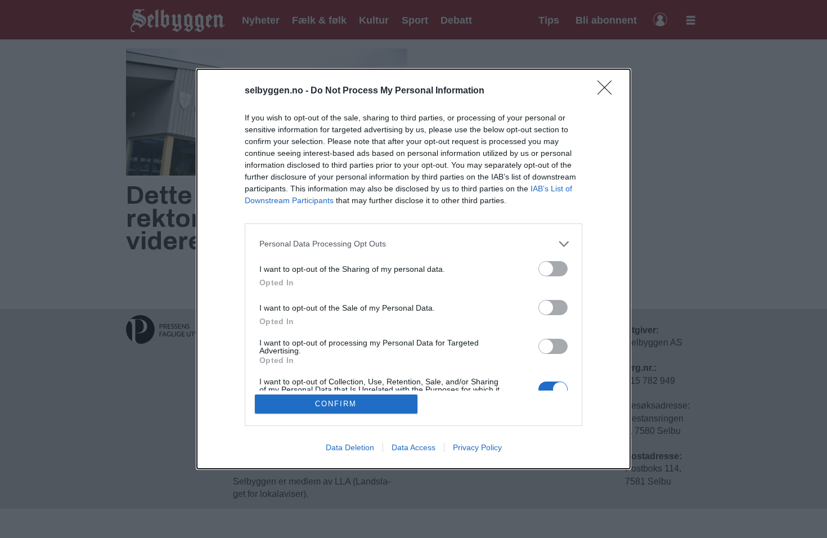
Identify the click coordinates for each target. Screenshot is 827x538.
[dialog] (413, 269)
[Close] (608, 91)
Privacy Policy (477, 447)
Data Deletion (350, 447)
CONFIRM (336, 404)
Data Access (413, 447)
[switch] (553, 268)
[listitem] (413, 244)
